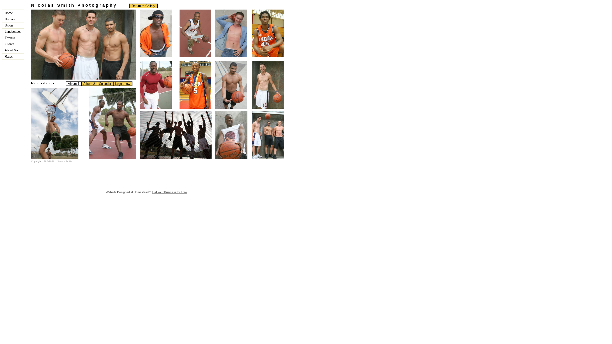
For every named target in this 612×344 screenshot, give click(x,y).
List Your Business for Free (169, 192)
